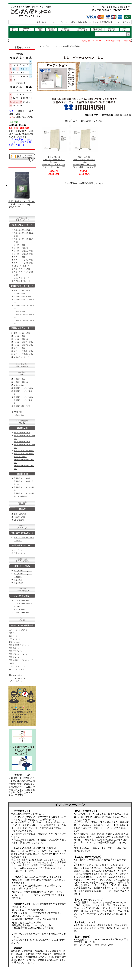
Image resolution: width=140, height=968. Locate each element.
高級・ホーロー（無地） (23, 230)
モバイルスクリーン (21, 550)
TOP (39, 46)
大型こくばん (19, 385)
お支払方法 (73, 22)
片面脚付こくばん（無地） (24, 397)
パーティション (52, 46)
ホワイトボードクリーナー (19, 669)
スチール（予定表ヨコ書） (24, 263)
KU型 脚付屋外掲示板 (22, 442)
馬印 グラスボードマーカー (19, 654)
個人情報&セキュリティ (88, 22)
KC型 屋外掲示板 (20, 457)
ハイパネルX (18, 583)
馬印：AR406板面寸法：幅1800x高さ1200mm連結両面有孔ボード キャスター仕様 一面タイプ (84, 162)
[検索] (128, 34)
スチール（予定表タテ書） (24, 260)
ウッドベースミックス (17, 678)
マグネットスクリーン (17, 666)
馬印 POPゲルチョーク (17, 651)
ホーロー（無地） (20, 245)
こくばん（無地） (20, 379)
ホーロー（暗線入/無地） (23, 296)
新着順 (127, 115)
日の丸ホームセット (16, 675)
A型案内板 (18, 412)
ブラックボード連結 (21, 612)
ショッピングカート (59, 22)
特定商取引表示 (106, 22)
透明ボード (13, 636)
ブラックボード (15, 639)
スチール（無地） (20, 257)
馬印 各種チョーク (16, 648)
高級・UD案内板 (20, 514)
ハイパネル (18, 580)
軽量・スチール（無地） (23, 269)
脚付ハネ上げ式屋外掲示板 (24, 454)
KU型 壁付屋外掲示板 (22, 433)
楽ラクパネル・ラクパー (23, 571)
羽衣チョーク (14, 633)
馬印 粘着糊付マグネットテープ (21, 660)
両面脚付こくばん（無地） (24, 388)
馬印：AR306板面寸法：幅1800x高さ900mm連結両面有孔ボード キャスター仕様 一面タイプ (53, 162)
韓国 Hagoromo (14, 642)
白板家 (11, 663)
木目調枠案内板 (19, 517)
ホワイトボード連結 (21, 600)
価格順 (118, 115)
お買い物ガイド (43, 22)
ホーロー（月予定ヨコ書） (24, 254)
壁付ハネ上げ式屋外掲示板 (24, 451)
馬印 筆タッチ (14, 657)
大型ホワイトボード (21, 278)
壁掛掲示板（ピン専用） (23, 478)
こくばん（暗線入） (21, 382)
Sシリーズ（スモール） (22, 266)
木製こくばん (19, 415)
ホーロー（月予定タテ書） (24, 251)
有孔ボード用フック (16, 681)
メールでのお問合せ (122, 22)
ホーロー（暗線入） (21, 248)
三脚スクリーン (19, 553)
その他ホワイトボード (22, 281)
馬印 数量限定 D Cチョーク (19, 645)
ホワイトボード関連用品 (18, 630)
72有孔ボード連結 (71, 46)
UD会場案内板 (19, 520)
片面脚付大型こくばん (22, 406)
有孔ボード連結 (19, 609)
